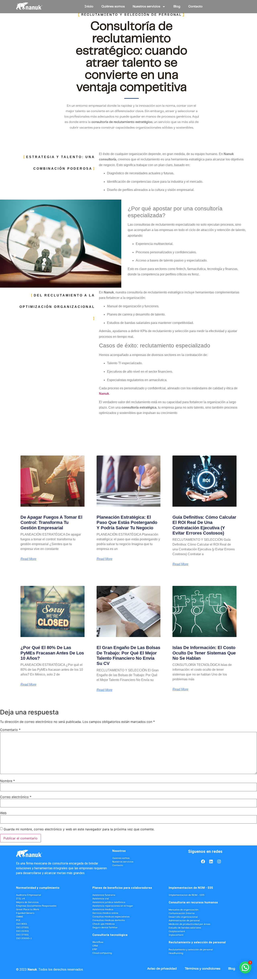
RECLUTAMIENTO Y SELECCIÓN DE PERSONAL (131, 14)
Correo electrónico (15, 796)
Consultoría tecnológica (109, 935)
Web (3, 813)
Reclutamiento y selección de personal (197, 942)
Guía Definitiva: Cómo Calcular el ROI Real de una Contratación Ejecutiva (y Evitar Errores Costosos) (204, 525)
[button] (245, 967)
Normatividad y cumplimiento (37, 888)
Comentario (10, 729)
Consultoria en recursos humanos (193, 902)
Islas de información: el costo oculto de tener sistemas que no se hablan (204, 653)
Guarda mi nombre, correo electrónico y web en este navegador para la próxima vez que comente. (79, 829)
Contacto (195, 6)
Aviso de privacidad (162, 968)
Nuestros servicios (146, 6)
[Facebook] (203, 861)
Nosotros (119, 851)
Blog (176, 6)
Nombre (7, 780)
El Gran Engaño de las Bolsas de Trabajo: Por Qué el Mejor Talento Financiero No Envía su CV (128, 655)
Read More (28, 559)
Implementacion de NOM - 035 (191, 888)
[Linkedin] (211, 861)
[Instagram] (219, 861)
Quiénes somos (113, 6)
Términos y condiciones (202, 968)
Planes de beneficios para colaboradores (122, 888)
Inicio (89, 6)
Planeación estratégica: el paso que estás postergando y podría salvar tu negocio (127, 522)
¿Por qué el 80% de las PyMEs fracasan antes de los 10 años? (52, 653)
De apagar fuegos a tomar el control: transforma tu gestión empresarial (51, 522)
